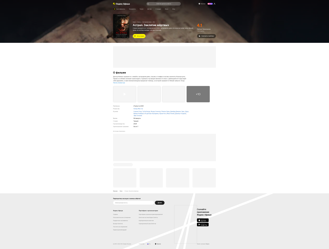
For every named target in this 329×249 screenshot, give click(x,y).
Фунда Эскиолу (156, 111)
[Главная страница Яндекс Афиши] (114, 4)
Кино (121, 191)
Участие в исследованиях (120, 226)
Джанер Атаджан (180, 113)
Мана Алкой (170, 113)
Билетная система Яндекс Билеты (148, 217)
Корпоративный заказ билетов (147, 223)
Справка (115, 214)
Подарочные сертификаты (120, 220)
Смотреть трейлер (207, 36)
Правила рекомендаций (119, 229)
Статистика (141, 244)
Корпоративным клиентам (146, 220)
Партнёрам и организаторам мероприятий (151, 214)
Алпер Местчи (138, 109)
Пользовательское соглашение (122, 217)
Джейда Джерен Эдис (177, 111)
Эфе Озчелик (137, 115)
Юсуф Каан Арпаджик (152, 113)
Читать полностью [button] (119, 83)
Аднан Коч (162, 113)
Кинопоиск (122, 131)
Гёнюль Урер (165, 111)
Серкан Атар (137, 111)
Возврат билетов (118, 223)
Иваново (115, 191)
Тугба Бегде (146, 111)
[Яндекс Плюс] (210, 4)
